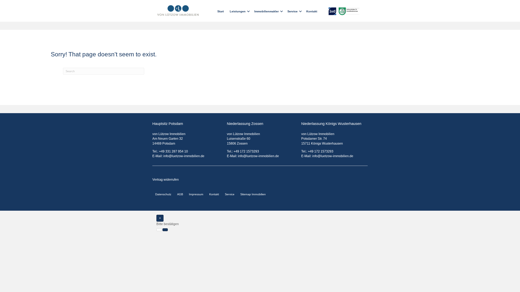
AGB (180, 194)
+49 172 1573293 (246, 151)
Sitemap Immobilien (253, 194)
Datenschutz (163, 194)
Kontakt (311, 11)
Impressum (196, 194)
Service (292, 11)
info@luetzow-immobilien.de (183, 156)
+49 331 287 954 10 (173, 151)
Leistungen (238, 11)
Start (220, 11)
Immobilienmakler (266, 11)
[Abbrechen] (159, 229)
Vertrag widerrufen (165, 179)
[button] (248, 11)
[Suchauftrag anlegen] (165, 229)
